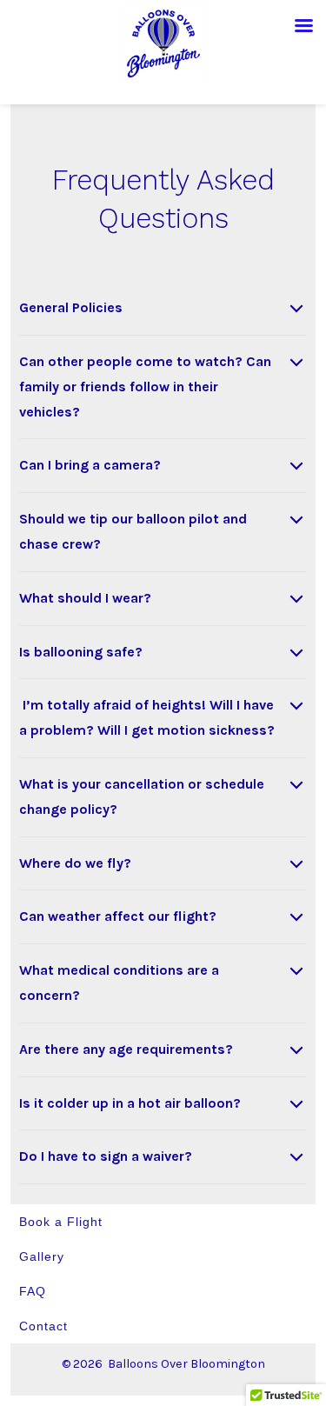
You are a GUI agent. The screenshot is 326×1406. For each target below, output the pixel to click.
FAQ (32, 1291)
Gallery (41, 1256)
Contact (43, 1326)
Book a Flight (61, 1222)
